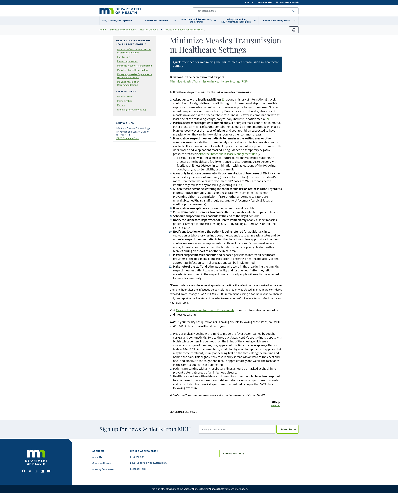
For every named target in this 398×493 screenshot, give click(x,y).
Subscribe (289, 429)
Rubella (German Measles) (131, 109)
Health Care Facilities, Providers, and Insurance (196, 20)
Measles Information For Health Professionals (187, 29)
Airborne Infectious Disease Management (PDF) (228, 154)
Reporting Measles (127, 61)
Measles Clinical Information (132, 69)
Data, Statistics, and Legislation (117, 20)
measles (275, 405)
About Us (249, 2)
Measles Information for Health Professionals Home (134, 51)
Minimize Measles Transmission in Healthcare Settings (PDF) (209, 81)
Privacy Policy (137, 456)
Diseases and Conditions (156, 20)
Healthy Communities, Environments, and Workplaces (236, 20)
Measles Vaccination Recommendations (128, 83)
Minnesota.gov (216, 488)
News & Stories (264, 2)
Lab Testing (123, 56)
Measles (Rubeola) (149, 29)
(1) (223, 99)
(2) (267, 119)
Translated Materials (289, 2)
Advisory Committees (103, 469)
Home (103, 29)
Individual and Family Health (276, 20)
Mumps (121, 105)
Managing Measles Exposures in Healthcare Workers (134, 76)
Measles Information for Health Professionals (205, 310)
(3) (242, 185)
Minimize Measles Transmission (134, 65)
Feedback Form (138, 468)
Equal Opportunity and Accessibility (148, 462)
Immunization (125, 100)
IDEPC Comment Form (127, 138)
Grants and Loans (101, 463)
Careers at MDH (232, 453)
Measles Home (125, 96)
